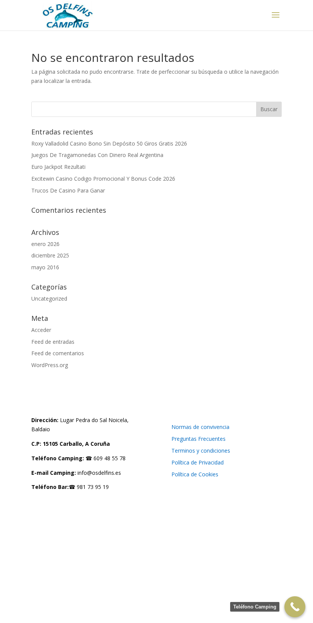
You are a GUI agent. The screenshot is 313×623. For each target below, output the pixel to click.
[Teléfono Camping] (294, 606)
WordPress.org (49, 365)
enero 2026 (45, 244)
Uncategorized (49, 298)
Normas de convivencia (200, 426)
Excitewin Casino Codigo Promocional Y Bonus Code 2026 (103, 178)
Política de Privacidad (197, 462)
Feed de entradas (52, 341)
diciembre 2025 (50, 255)
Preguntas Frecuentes (198, 438)
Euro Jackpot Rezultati (58, 166)
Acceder (41, 329)
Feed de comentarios (57, 353)
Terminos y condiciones (200, 450)
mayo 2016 (45, 267)
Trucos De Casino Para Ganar (68, 190)
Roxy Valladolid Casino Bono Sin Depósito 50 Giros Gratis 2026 (109, 143)
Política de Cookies (194, 474)
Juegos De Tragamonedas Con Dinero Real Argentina (97, 155)
